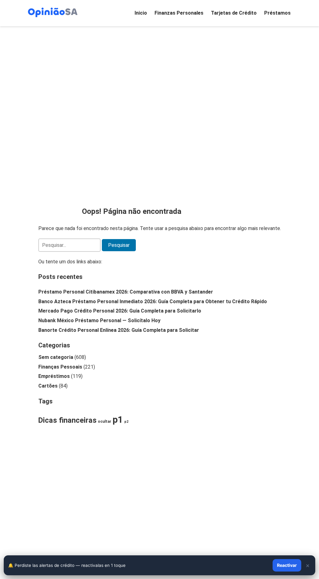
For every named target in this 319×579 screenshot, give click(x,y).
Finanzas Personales (179, 13)
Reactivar (287, 565)
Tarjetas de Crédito (234, 13)
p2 (126, 422)
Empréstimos (54, 376)
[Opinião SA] (52, 12)
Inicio (141, 13)
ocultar (104, 421)
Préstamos (277, 13)
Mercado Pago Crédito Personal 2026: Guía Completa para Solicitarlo (119, 311)
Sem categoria (55, 357)
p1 (117, 419)
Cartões (48, 386)
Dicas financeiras (67, 420)
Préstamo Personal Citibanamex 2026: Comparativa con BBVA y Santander (125, 292)
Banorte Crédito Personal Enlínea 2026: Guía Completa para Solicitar (118, 330)
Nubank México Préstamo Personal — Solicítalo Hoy (99, 320)
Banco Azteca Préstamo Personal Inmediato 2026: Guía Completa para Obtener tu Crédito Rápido (152, 301)
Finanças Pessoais (60, 367)
